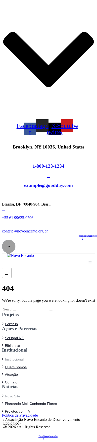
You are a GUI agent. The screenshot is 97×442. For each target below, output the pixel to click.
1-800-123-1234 (48, 166)
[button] (8, 246)
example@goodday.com (48, 185)
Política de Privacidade (20, 415)
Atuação (11, 374)
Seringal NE (14, 338)
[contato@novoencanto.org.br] (3, 222)
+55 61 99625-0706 (17, 218)
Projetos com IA (17, 411)
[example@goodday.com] (48, 176)
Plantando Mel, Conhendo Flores (31, 404)
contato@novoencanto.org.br (25, 231)
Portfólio (11, 324)
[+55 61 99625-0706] (3, 209)
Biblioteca (12, 346)
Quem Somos (16, 367)
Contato (11, 382)
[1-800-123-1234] (48, 156)
